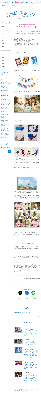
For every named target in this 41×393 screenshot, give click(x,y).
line (33, 293)
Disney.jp (25, 390)
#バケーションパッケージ (5, 133)
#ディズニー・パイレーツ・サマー (5, 101)
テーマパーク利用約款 (28, 389)
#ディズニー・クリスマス (5, 84)
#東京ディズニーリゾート (26, 312)
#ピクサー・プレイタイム (5, 98)
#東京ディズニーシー (5, 95)
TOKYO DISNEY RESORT (5, 2)
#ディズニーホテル (4, 131)
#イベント (2, 79)
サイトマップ (5, 389)
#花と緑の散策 (3, 126)
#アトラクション (4, 91)
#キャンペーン (3, 118)
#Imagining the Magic (17, 312)
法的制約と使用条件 (20, 389)
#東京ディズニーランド (5, 78)
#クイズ (2, 135)
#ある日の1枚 (3, 121)
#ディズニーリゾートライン (5, 130)
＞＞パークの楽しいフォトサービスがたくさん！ (22, 275)
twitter (20, 293)
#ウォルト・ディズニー (5, 137)
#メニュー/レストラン (4, 89)
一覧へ (27, 298)
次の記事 (35, 298)
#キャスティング (4, 123)
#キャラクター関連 (4, 87)
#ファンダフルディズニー (5, 134)
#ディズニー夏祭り (4, 82)
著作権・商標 (36, 389)
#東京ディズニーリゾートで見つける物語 (5, 129)
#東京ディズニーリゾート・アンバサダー (5, 125)
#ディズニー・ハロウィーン (5, 83)
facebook (27, 293)
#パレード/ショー (4, 86)
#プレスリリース (4, 117)
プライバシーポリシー (12, 389)
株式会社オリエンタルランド (18, 390)
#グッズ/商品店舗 (4, 90)
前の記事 (18, 298)
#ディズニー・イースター (5, 80)
